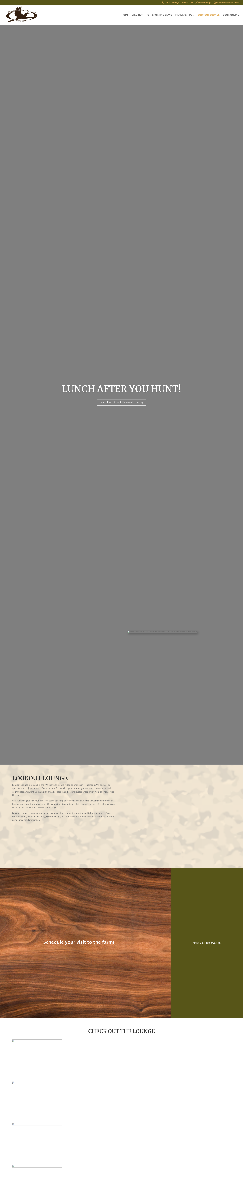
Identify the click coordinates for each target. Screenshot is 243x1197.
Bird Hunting (140, 15)
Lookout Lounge (209, 15)
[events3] (37, 1083)
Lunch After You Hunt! (121, 389)
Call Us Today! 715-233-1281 (178, 3)
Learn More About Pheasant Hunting (121, 402)
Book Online (231, 15)
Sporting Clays (162, 15)
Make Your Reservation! (207, 943)
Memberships (204, 3)
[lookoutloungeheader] (37, 1167)
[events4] (37, 1125)
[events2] (37, 1041)
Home (125, 15)
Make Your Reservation (227, 3)
